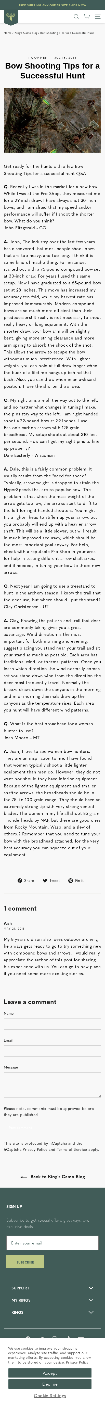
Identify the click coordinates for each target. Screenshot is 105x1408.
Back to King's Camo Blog (57, 1176)
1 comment (40, 57)
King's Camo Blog (26, 33)
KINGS (17, 1312)
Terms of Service (72, 1149)
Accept (50, 1373)
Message (11, 1067)
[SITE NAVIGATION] (97, 16)
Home (8, 33)
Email (8, 1040)
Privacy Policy (77, 1362)
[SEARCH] (76, 16)
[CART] (86, 16)
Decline (50, 1384)
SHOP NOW (77, 5)
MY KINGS (21, 1300)
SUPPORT (20, 1287)
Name (9, 1013)
